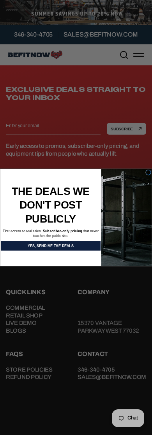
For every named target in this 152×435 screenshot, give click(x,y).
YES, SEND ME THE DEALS (51, 246)
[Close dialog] (148, 172)
